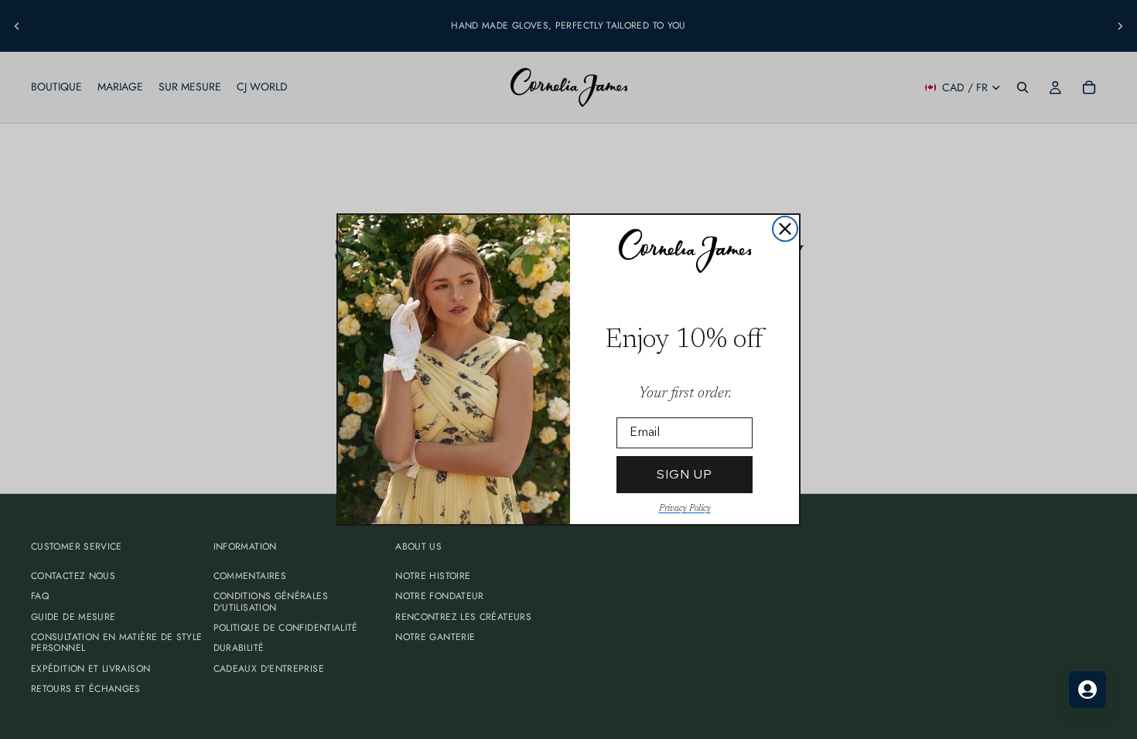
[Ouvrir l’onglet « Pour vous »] (1087, 689)
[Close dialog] (785, 228)
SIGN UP (684, 474)
